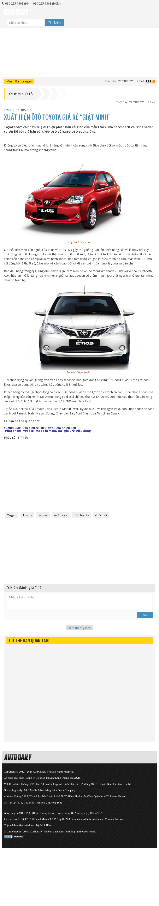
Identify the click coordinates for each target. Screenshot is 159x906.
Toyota (27, 515)
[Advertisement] (79, 57)
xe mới (43, 515)
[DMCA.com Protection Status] (14, 836)
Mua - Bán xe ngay (19, 81)
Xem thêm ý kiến (79, 628)
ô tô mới (101, 515)
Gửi (145, 615)
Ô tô (29, 94)
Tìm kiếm (54, 22)
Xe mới (15, 94)
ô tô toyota (81, 515)
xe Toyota (60, 515)
